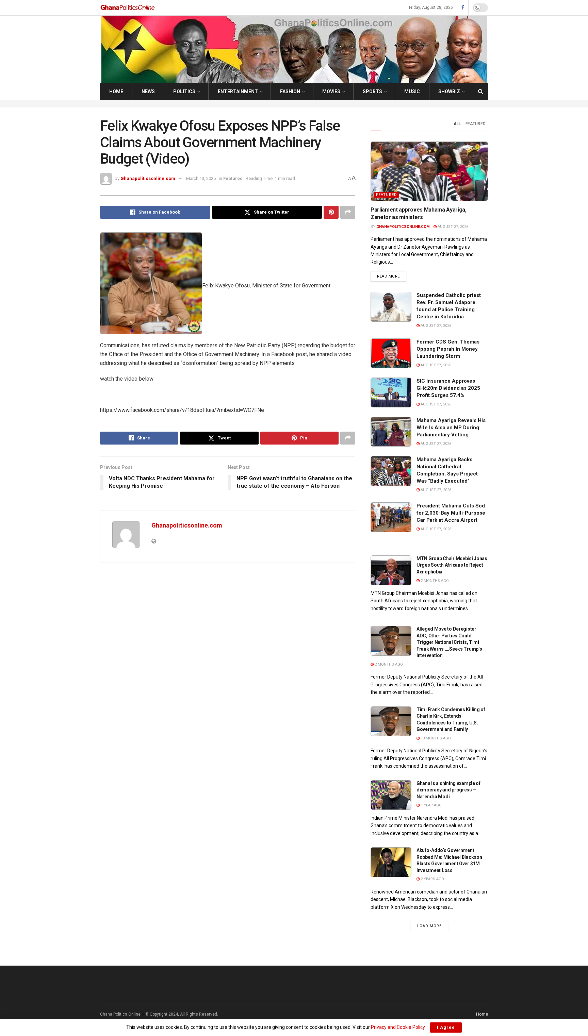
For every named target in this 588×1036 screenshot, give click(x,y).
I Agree (446, 1027)
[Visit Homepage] (128, 8)
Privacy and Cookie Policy (398, 1027)
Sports (372, 91)
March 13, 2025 (201, 178)
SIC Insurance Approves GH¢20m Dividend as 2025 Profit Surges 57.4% (448, 388)
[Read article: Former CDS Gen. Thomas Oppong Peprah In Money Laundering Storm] (391, 353)
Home (116, 91)
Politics (184, 91)
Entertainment (238, 91)
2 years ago (432, 879)
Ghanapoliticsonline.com (147, 178)
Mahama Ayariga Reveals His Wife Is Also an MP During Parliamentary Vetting (451, 427)
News (148, 91)
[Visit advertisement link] (294, 103)
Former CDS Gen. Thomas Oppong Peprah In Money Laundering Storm (447, 349)
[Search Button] (480, 91)
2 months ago (434, 581)
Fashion (290, 91)
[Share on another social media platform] (347, 212)
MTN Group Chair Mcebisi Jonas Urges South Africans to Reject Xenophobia (451, 565)
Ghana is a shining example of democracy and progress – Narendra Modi (448, 790)
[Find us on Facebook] (462, 8)
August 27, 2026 (452, 226)
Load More (429, 926)
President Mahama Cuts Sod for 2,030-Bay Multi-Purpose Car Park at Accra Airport (450, 513)
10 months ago (435, 738)
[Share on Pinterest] (331, 212)
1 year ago (431, 805)
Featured (233, 178)
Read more (391, 276)
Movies (331, 91)
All (457, 123)
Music (412, 91)
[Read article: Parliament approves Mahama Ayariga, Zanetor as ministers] (429, 171)
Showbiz (449, 91)
